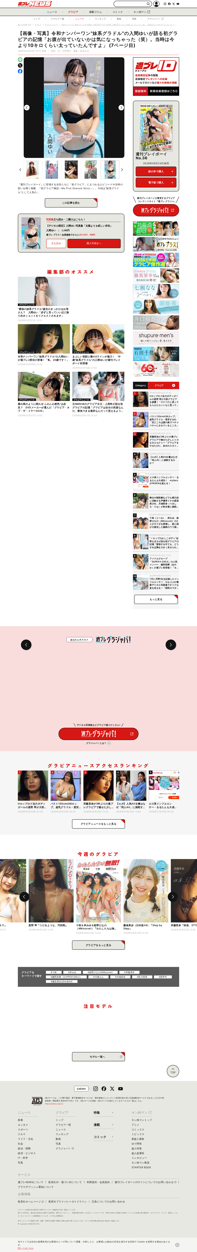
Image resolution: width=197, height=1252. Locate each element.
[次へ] (121, 108)
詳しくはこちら (26, 1248)
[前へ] (27, 108)
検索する (148, 4)
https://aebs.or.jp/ (54, 1104)
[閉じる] (177, 1245)
